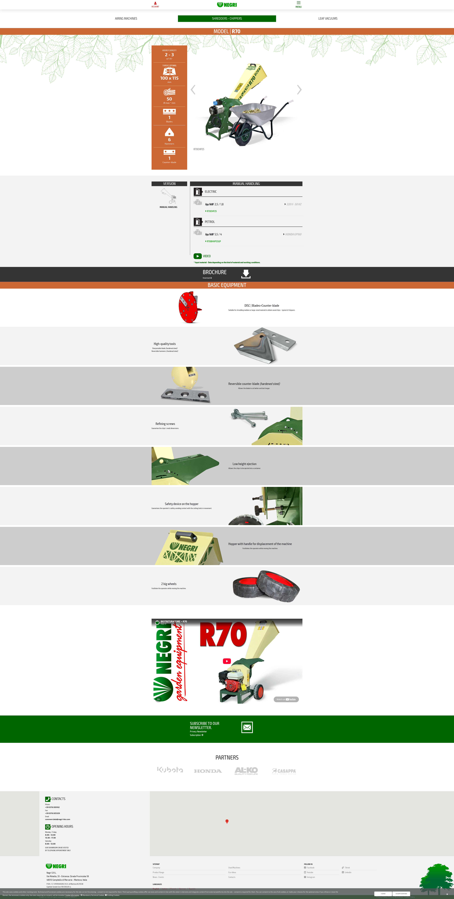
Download (206, 278)
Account (155, 6)
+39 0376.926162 (52, 807)
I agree (383, 894)
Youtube (310, 872)
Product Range (158, 872)
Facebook (310, 867)
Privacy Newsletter (198, 731)
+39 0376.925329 (52, 813)
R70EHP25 (211, 211)
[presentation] (193, 88)
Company (156, 867)
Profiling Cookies (113, 895)
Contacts (231, 877)
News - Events (158, 877)
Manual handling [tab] (168, 207)
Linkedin (348, 872)
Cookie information (72, 895)
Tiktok (347, 867)
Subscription (195, 735)
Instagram (311, 877)
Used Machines (234, 867)
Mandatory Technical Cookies (93, 895)
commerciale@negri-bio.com (57, 819)
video (207, 256)
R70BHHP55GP (213, 241)
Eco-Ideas (232, 872)
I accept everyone (401, 894)
